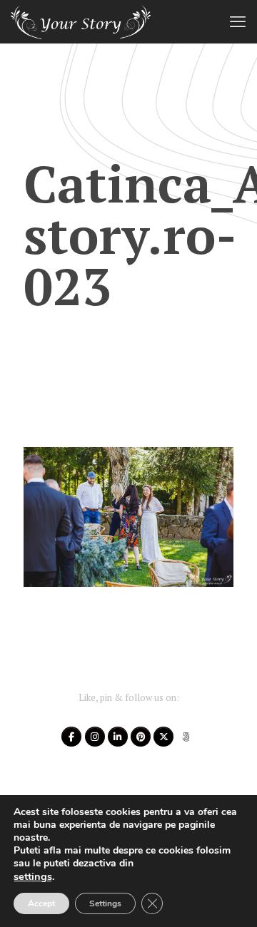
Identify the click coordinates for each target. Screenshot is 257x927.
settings (33, 876)
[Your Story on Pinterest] (141, 737)
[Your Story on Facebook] (71, 737)
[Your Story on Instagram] (95, 737)
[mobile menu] (238, 21)
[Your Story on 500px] (186, 736)
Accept (41, 903)
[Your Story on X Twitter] (163, 737)
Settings (105, 903)
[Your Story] (81, 21)
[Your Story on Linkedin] (118, 737)
